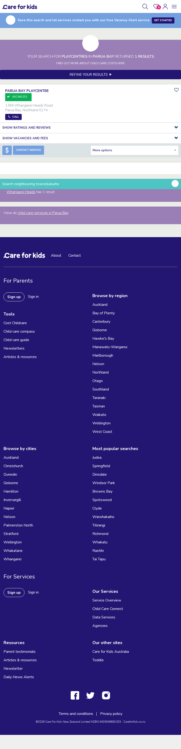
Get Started (163, 20)
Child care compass (19, 331)
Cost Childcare (15, 323)
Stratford (11, 533)
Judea (97, 457)
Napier (9, 508)
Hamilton (11, 491)
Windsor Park (103, 483)
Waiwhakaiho (103, 516)
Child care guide (16, 340)
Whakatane (13, 550)
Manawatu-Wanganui (109, 347)
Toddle (98, 660)
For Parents (18, 280)
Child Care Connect (107, 608)
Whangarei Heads (21, 192)
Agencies (100, 625)
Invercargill (12, 499)
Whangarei (12, 559)
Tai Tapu (99, 559)
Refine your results (90, 74)
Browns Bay (102, 491)
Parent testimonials (20, 651)
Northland (100, 372)
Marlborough (102, 355)
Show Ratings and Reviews (26, 128)
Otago (97, 380)
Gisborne (99, 330)
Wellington (101, 423)
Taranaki (99, 397)
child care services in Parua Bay (43, 212)
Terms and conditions (76, 713)
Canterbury (101, 321)
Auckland (99, 304)
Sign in (33, 296)
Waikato (99, 414)
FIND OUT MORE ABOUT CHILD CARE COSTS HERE (90, 63)
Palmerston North (18, 525)
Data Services (103, 617)
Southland (100, 389)
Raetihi (98, 550)
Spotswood (102, 499)
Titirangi (98, 525)
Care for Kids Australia (110, 651)
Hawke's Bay (103, 338)
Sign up (14, 296)
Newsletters (14, 348)
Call (15, 117)
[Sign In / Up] (165, 6)
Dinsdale (99, 474)
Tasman (98, 406)
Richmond (100, 533)
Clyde (97, 508)
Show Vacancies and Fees (25, 138)
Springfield (101, 466)
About (56, 255)
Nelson (98, 364)
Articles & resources (20, 356)
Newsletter (13, 668)
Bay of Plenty (103, 313)
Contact (74, 255)
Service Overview (106, 600)
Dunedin (10, 474)
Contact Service (28, 150)
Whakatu (99, 542)
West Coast (102, 431)
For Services (19, 576)
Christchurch (13, 466)
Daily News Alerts (19, 677)
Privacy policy (111, 713)
